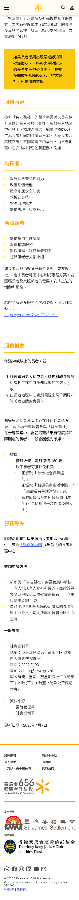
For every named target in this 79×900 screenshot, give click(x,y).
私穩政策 (9, 889)
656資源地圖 (31, 545)
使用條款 (22, 889)
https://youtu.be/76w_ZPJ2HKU (31, 315)
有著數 (46, 762)
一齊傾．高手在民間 (17, 768)
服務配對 (10, 755)
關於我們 (48, 768)
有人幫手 (10, 762)
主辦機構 (9, 812)
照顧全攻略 (49, 755)
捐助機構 (9, 835)
